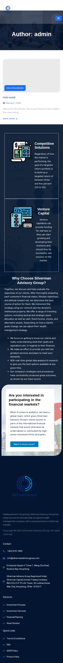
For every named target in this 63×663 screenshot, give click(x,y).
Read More (9, 119)
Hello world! (9, 97)
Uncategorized (15, 88)
